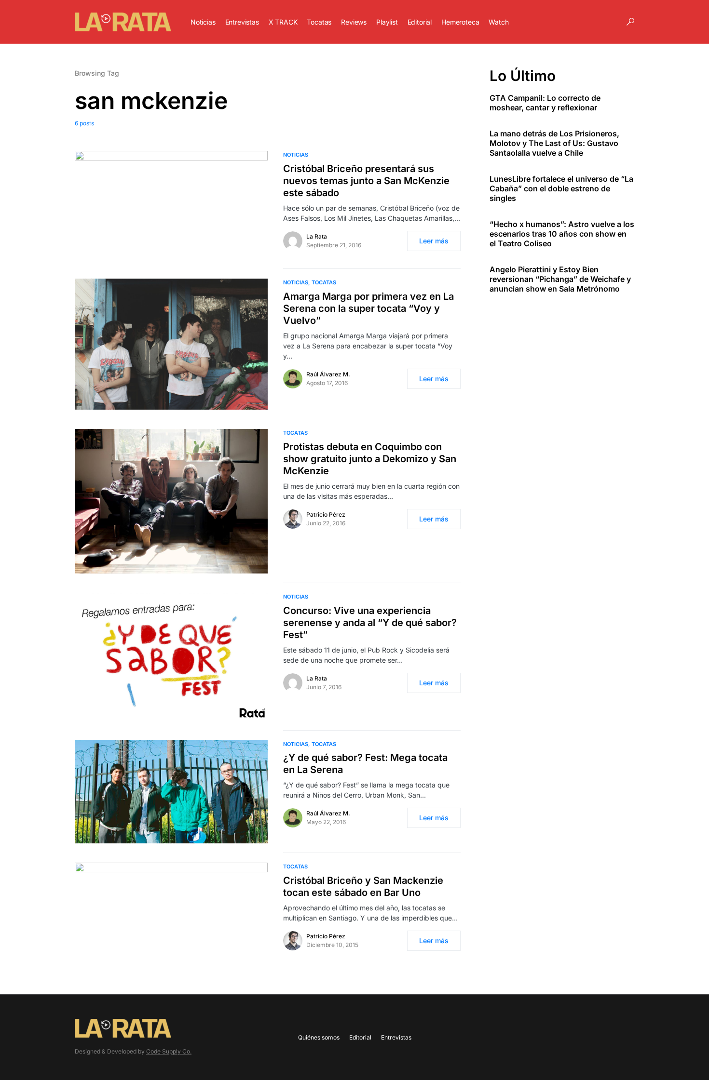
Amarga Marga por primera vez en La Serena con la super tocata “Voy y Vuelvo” (368, 308)
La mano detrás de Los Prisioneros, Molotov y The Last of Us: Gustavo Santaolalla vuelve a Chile (554, 143)
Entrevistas (396, 1037)
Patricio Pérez (325, 514)
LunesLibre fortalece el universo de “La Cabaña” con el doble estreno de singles (561, 188)
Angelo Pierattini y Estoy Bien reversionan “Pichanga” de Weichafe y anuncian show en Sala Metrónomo (560, 279)
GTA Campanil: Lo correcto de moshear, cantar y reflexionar (545, 102)
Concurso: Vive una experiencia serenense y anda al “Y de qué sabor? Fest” (370, 622)
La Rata (316, 236)
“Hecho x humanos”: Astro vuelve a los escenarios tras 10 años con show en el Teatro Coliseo (562, 233)
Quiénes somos (319, 1037)
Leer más (434, 241)
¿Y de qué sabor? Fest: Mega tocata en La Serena (365, 763)
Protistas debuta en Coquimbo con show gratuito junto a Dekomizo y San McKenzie (369, 459)
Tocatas (324, 282)
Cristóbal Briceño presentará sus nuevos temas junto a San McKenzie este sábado (366, 181)
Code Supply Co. (168, 1051)
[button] (630, 22)
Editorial (360, 1037)
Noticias (295, 154)
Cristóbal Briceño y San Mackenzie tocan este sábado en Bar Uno (363, 886)
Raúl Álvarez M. (328, 374)
